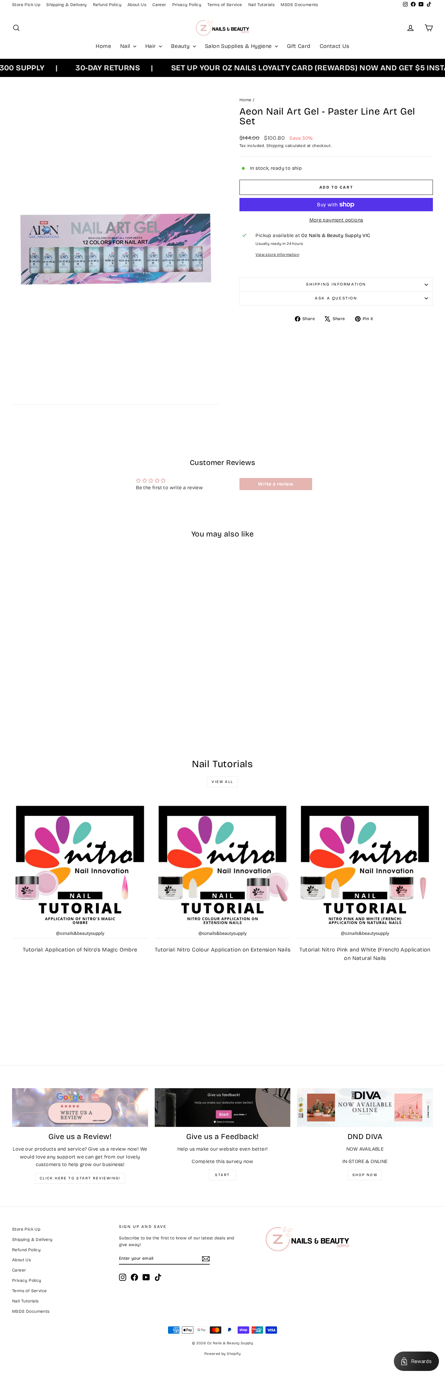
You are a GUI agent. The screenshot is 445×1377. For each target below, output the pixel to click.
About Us (136, 4)
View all (222, 782)
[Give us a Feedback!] (223, 1107)
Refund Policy (107, 4)
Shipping (275, 145)
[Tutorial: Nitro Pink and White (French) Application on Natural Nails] (365, 870)
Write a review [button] (275, 484)
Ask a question (336, 298)
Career (159, 4)
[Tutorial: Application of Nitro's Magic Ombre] (80, 870)
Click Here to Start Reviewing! (80, 1178)
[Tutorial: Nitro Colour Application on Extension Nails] (223, 870)
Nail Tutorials (261, 4)
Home (103, 46)
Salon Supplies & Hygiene (239, 46)
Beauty (181, 46)
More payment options (336, 220)
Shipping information (336, 284)
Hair (151, 46)
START (222, 1175)
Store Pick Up (26, 4)
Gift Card (299, 46)
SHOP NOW (364, 1175)
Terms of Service (224, 4)
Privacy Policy (187, 4)
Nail (126, 46)
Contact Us (334, 46)
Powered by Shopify (222, 1354)
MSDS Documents (299, 4)
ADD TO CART (62, 697)
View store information (277, 254)
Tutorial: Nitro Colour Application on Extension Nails (222, 949)
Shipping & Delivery (66, 4)
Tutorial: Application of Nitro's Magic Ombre (80, 949)
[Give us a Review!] (80, 1107)
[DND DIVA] (365, 1107)
